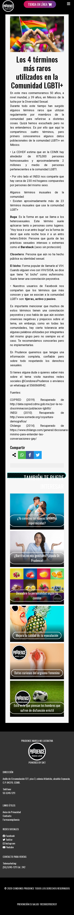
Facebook (10, 836)
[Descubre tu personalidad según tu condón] (37, 586)
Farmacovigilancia (11, 819)
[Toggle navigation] (69, 3)
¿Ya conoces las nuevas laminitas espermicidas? (37, 520)
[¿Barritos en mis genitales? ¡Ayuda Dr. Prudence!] (37, 549)
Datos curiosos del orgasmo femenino (37, 672)
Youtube (10, 847)
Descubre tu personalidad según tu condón (37, 595)
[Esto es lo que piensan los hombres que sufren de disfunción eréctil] (37, 699)
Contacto (7, 816)
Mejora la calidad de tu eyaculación (37, 635)
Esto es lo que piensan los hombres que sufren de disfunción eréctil (37, 708)
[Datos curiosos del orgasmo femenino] (37, 661)
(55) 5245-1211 (10, 867)
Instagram (10, 843)
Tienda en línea (38, 4)
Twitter (9, 839)
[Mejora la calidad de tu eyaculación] (37, 624)
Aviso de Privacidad (12, 812)
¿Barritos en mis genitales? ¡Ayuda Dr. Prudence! (37, 558)
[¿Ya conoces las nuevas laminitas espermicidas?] (37, 512)
